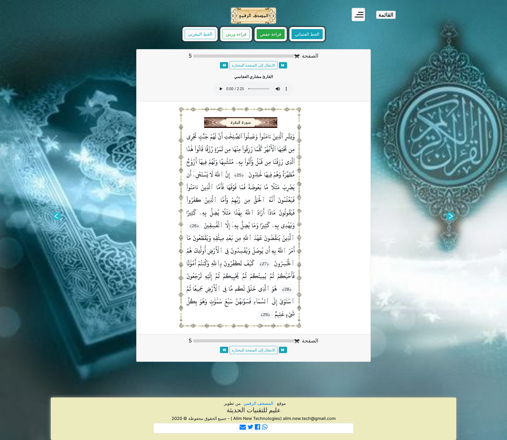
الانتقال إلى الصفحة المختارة (253, 65)
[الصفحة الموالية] (224, 65)
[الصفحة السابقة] (283, 65)
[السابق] (450, 216)
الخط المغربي (200, 34)
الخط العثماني (307, 34)
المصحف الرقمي (258, 403)
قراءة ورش (236, 34)
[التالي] (57, 216)
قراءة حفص (270, 34)
